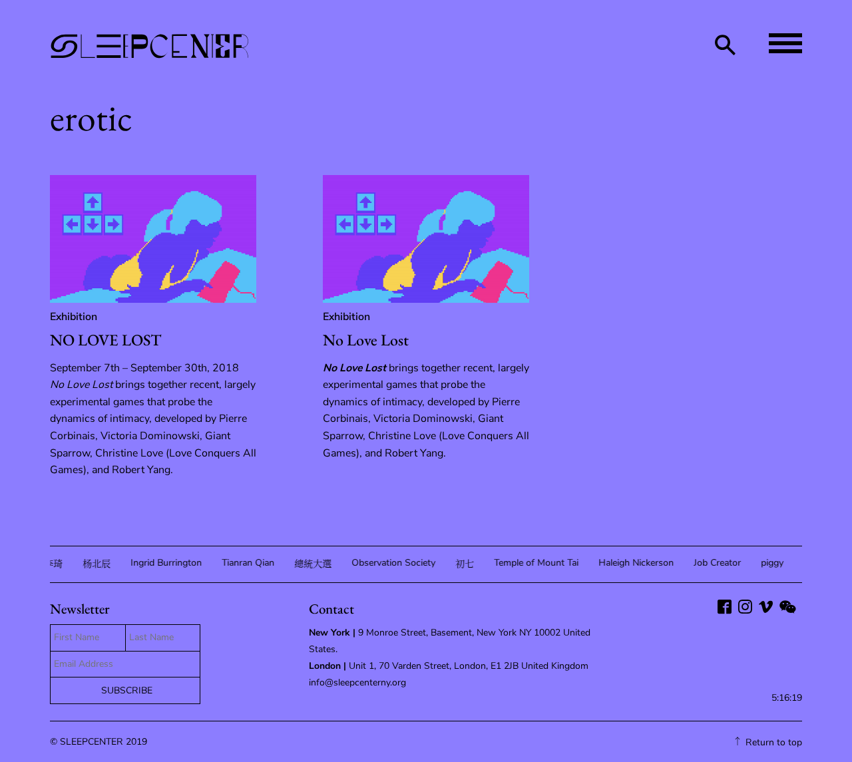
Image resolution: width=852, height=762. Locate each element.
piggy (770, 562)
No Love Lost (366, 339)
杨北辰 (95, 564)
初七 (463, 564)
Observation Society (392, 562)
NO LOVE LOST (105, 339)
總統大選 (311, 564)
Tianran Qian (246, 562)
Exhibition (73, 316)
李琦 (52, 564)
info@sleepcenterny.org (359, 682)
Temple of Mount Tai (535, 562)
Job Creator (716, 562)
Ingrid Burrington (164, 562)
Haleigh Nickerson (634, 562)
